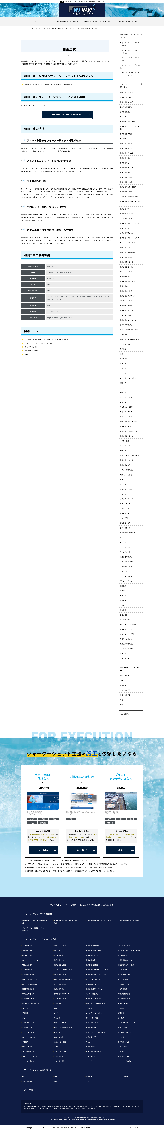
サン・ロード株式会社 (127, 243)
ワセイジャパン (125, 547)
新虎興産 (123, 392)
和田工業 (123, 117)
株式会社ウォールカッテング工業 (130, 127)
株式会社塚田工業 (126, 177)
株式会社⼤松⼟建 (126, 192)
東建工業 (123, 586)
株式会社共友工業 (126, 182)
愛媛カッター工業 (126, 489)
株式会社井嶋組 (125, 276)
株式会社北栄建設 (126, 134)
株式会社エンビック (126, 143)
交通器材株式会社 (126, 557)
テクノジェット (125, 552)
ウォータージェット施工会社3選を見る (67, 114)
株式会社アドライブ (126, 426)
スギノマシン (124, 658)
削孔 (121, 700)
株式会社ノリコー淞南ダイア (129, 339)
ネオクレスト (124, 508)
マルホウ (123, 494)
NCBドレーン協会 (126, 344)
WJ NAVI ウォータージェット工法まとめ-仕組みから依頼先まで (84, 2)
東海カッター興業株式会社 (129, 431)
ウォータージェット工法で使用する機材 (130, 44)
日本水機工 (123, 600)
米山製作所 (123, 610)
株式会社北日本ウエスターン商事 (130, 202)
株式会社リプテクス (126, 310)
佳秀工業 (123, 349)
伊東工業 (123, 484)
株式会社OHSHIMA (126, 267)
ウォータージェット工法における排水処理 (130, 51)
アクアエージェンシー (127, 499)
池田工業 (123, 653)
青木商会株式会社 (126, 325)
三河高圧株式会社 (126, 107)
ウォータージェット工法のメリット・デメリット (130, 73)
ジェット (123, 388)
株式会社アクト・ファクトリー (130, 223)
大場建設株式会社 (126, 475)
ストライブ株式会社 (126, 649)
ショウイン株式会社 (126, 562)
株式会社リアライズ (126, 92)
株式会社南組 (124, 286)
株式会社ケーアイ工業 (127, 121)
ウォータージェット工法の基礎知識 (131, 35)
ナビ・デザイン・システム (129, 504)
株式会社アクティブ (126, 436)
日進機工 (123, 591)
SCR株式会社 (124, 518)
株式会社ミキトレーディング (129, 238)
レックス (123, 402)
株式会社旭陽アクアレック (129, 281)
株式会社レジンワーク (127, 296)
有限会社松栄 (124, 138)
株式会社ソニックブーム (128, 320)
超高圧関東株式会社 (126, 644)
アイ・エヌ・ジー (126, 528)
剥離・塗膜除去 (125, 695)
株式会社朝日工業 (126, 257)
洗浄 (121, 680)
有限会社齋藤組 (125, 172)
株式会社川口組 (125, 158)
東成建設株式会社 (126, 523)
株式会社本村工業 (126, 291)
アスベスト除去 (125, 690)
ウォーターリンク (126, 412)
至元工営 (123, 479)
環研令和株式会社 (126, 301)
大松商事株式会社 (31, 350)
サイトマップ (134, 1128)
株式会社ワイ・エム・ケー (129, 153)
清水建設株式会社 (126, 97)
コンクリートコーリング (128, 378)
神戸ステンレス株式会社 (128, 624)
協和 (26, 354)
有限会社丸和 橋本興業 (127, 533)
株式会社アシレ (125, 513)
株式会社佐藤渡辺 (126, 305)
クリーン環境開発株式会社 (129, 330)
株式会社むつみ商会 (126, 102)
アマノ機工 (123, 615)
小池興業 (123, 363)
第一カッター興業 (126, 397)
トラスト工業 (124, 441)
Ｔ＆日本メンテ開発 (126, 407)
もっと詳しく (43, 850)
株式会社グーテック (126, 629)
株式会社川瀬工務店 (126, 214)
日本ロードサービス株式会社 (129, 455)
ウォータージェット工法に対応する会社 (39, 343)
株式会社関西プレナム (127, 168)
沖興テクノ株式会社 (126, 639)
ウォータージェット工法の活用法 (131, 668)
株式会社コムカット (126, 465)
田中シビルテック (126, 571)
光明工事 (123, 368)
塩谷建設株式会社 (126, 417)
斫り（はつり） (125, 676)
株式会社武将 (124, 163)
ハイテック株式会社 (126, 470)
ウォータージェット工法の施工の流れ (130, 59)
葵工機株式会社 (125, 620)
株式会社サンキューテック (129, 421)
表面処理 (123, 685)
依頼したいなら (82, 753)
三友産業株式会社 (126, 566)
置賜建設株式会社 (126, 272)
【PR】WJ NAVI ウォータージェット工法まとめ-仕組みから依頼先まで (56, 1128)
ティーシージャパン (126, 576)
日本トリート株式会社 (127, 634)
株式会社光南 (124, 209)
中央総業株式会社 (126, 218)
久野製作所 (123, 359)
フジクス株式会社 (31, 347)
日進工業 (123, 595)
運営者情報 (124, 714)
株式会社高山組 (125, 247)
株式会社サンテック (126, 460)
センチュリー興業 (126, 446)
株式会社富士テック (126, 262)
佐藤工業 (123, 383)
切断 (121, 705)
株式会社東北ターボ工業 (128, 187)
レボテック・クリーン (127, 542)
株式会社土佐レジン (126, 228)
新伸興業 (123, 450)
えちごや (123, 537)
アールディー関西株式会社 (129, 196)
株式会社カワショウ (126, 148)
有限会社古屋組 (125, 112)
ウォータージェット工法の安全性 (130, 66)
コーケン (123, 373)
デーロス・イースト (126, 581)
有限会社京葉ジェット (127, 233)
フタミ (122, 605)
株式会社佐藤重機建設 (127, 252)
